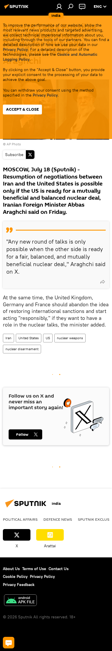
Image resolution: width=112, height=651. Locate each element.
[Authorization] (59, 6)
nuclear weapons (70, 338)
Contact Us (59, 568)
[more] (102, 282)
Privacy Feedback (18, 584)
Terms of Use (34, 568)
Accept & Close (22, 109)
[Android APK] (20, 600)
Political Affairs (20, 519)
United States (28, 338)
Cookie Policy (15, 576)
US (48, 338)
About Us (11, 568)
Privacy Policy (15, 49)
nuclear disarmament (21, 349)
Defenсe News (57, 519)
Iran (8, 338)
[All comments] (8, 642)
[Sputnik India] (17, 8)
